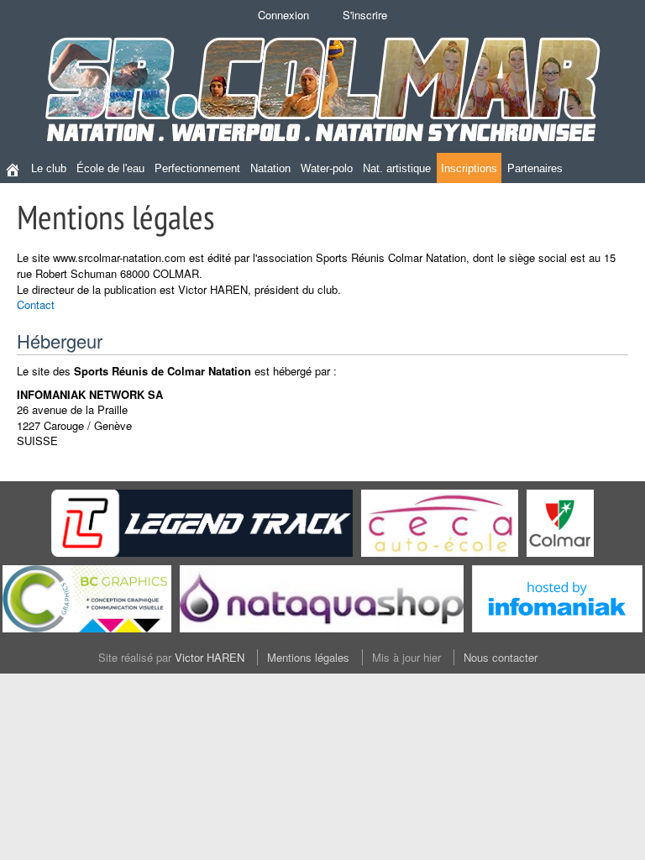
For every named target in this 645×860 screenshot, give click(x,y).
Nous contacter (501, 657)
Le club (48, 168)
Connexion (283, 15)
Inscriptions (469, 168)
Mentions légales (308, 657)
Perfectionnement (197, 168)
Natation (270, 168)
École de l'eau (110, 168)
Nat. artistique (397, 168)
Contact (36, 304)
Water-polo (327, 168)
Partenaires (535, 168)
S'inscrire (365, 15)
